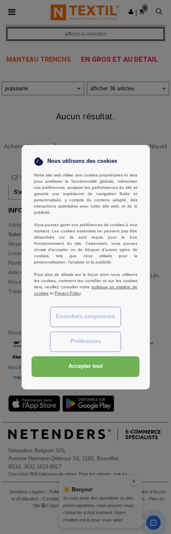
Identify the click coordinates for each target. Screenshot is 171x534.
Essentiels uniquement (85, 316)
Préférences (86, 341)
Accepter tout (85, 366)
